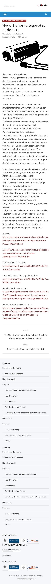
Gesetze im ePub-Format (15, 407)
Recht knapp (10, 402)
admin (8, 34)
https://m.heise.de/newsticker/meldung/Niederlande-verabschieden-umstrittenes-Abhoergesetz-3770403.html (25, 253)
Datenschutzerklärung (11, 550)
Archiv (7, 441)
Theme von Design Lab (26, 579)
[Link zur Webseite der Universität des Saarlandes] (4, 542)
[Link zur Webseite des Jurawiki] (32, 542)
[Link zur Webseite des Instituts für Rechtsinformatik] (14, 542)
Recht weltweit (11, 396)
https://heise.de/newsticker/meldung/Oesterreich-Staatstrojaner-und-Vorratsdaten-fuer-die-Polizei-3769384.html (25, 240)
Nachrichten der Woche (14, 21)
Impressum (6, 555)
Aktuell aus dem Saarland (12, 374)
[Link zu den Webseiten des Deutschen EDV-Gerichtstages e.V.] (23, 542)
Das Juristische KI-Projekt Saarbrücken (20, 390)
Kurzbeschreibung (12, 430)
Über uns (5, 424)
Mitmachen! (7, 418)
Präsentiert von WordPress (31, 576)
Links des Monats (9, 379)
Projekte (5, 385)
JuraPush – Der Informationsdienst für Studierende (25, 413)
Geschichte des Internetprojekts (18, 435)
